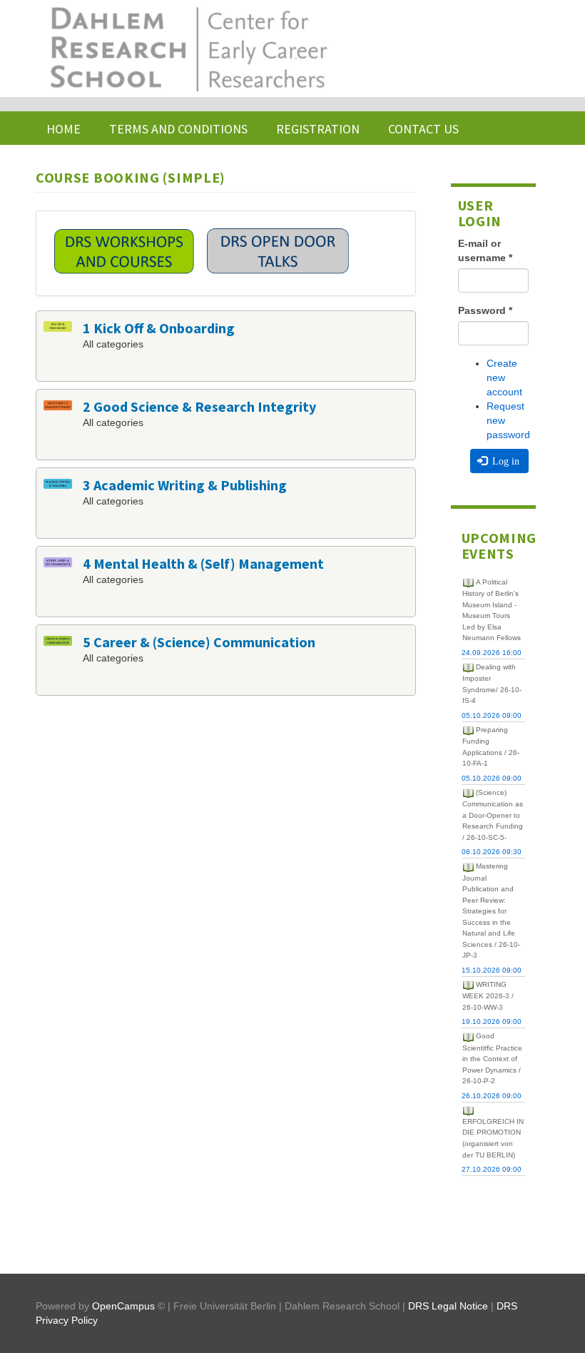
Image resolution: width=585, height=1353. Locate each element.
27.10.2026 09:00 (492, 1169)
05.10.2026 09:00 (492, 715)
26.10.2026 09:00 (492, 1096)
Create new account (504, 377)
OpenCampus (123, 1306)
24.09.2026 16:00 (492, 653)
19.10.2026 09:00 (492, 1021)
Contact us (423, 129)
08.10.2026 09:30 (492, 852)
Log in (504, 461)
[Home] (187, 48)
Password (485, 310)
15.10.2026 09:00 (492, 970)
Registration (318, 129)
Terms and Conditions (178, 129)
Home (63, 129)
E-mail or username (485, 250)
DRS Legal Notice (448, 1306)
